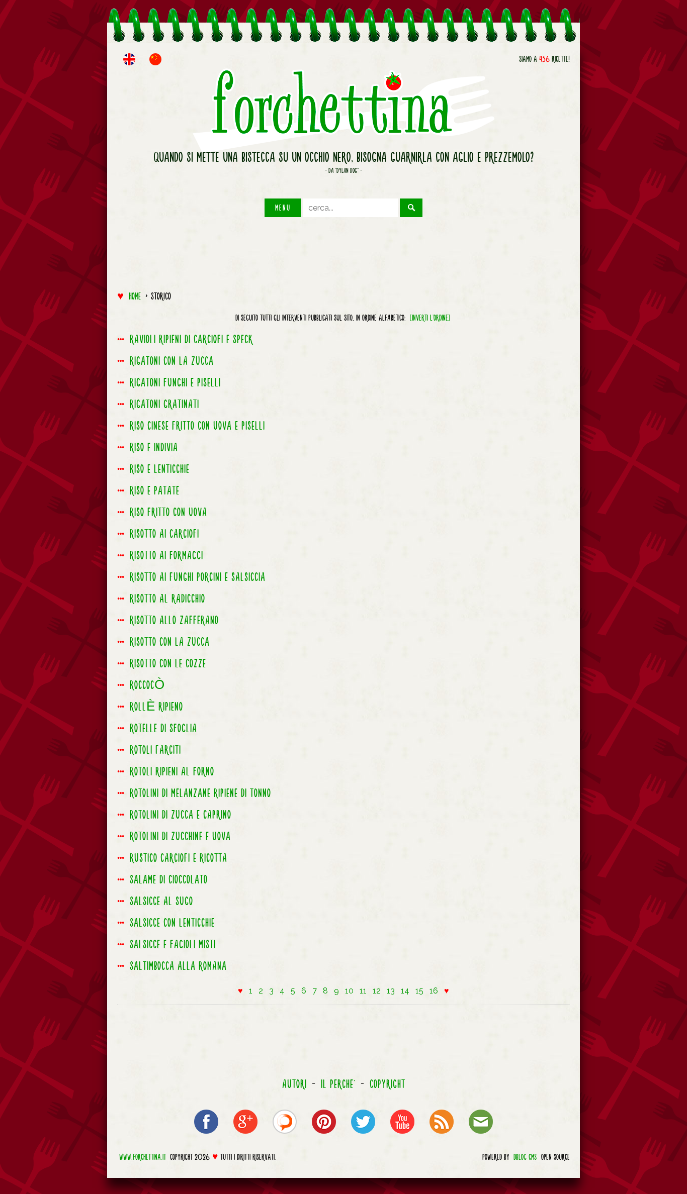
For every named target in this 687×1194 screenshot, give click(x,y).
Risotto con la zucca (170, 642)
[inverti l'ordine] (430, 317)
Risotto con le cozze (168, 663)
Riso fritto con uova (168, 512)
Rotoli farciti (155, 750)
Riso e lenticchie (160, 469)
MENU (283, 207)
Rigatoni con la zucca (172, 361)
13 (391, 991)
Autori (294, 1084)
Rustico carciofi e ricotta (178, 858)
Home (135, 296)
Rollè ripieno (156, 707)
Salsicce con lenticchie (172, 923)
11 (363, 991)
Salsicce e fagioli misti (173, 944)
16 (434, 991)
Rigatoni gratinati (164, 404)
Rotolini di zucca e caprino (180, 815)
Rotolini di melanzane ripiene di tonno (200, 793)
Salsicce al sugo (161, 901)
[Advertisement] (343, 249)
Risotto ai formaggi (166, 555)
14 (405, 991)
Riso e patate (155, 490)
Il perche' (338, 1084)
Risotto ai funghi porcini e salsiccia (198, 577)
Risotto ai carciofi (164, 534)
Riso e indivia (154, 447)
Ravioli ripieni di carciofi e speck (191, 339)
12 (377, 991)
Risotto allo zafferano (174, 620)
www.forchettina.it (142, 1156)
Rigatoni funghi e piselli (175, 382)
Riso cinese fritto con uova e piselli (197, 426)
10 (349, 991)
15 (419, 991)
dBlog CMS (525, 1156)
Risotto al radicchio (167, 598)
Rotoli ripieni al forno (172, 771)
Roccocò (147, 685)
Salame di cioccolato (169, 879)
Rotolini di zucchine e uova (180, 836)
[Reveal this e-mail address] (480, 1135)
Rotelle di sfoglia (163, 728)
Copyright (387, 1084)
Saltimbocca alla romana (178, 966)
